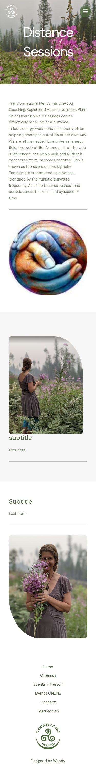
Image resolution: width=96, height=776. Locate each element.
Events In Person (48, 684)
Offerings (48, 675)
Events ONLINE (48, 693)
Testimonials (48, 711)
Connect (48, 702)
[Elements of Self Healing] (11, 11)
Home (48, 666)
